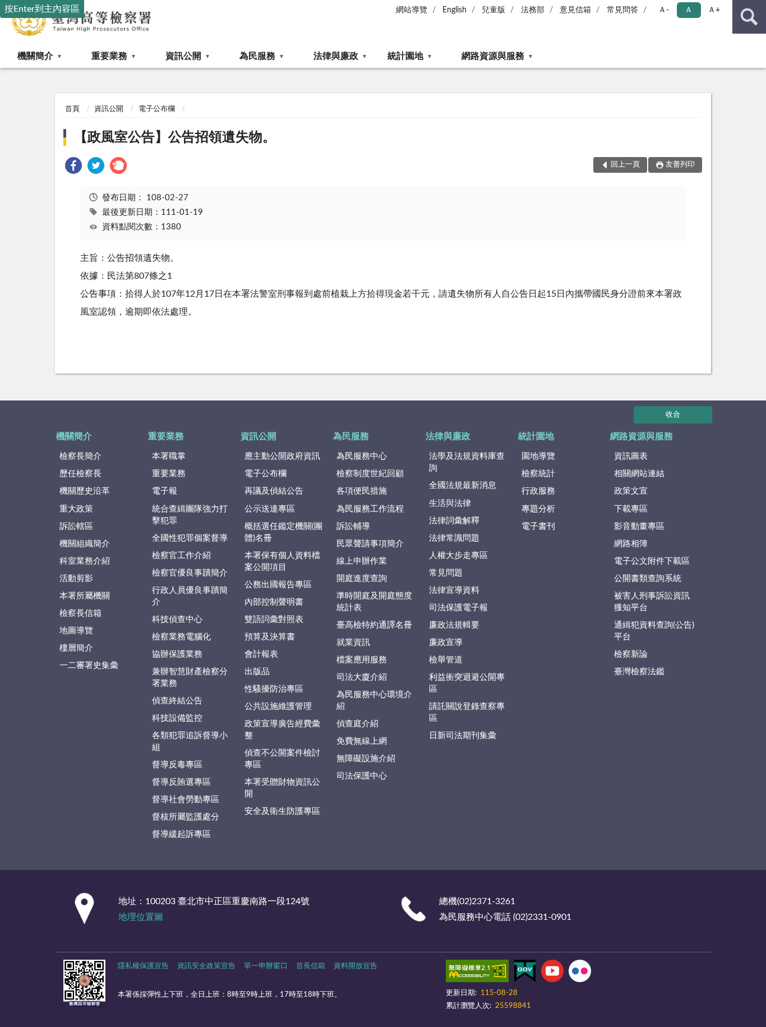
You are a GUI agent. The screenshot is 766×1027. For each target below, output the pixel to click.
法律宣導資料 (454, 590)
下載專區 (631, 509)
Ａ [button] (689, 10)
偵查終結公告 (177, 701)
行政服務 (538, 491)
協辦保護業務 (177, 654)
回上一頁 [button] (625, 164)
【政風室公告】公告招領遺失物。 (175, 137)
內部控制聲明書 (273, 602)
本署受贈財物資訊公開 (282, 788)
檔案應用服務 (361, 660)
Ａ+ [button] (714, 10)
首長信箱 (310, 966)
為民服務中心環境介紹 (374, 700)
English (454, 10)
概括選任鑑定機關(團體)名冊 (283, 532)
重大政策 (76, 509)
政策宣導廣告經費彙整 (282, 730)
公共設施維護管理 (278, 706)
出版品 (257, 671)
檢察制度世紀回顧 (370, 473)
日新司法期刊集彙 (462, 735)
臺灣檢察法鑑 (639, 671)
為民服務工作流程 (370, 509)
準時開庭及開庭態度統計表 (374, 602)
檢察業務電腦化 (181, 637)
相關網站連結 (639, 473)
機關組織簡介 (84, 544)
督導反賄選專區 (181, 782)
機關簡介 (35, 56)
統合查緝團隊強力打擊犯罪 (190, 515)
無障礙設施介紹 (365, 758)
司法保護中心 (361, 776)
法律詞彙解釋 (454, 521)
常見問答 (622, 10)
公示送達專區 (269, 509)
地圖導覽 (76, 631)
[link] (73, 167)
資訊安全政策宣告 (206, 966)
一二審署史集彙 (88, 665)
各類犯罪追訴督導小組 (190, 741)
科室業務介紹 (84, 561)
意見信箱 (575, 10)
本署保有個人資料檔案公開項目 (282, 561)
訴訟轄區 (76, 526)
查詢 (749, 17)
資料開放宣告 (355, 966)
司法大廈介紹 (361, 677)
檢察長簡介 (80, 456)
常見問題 (446, 573)
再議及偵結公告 (273, 491)
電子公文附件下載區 (652, 561)
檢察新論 (631, 654)
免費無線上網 (361, 741)
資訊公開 (183, 56)
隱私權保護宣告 (143, 966)
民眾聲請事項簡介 (370, 544)
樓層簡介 (76, 648)
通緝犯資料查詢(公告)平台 (654, 631)
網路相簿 (631, 544)
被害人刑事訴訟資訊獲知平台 (652, 602)
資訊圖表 (631, 456)
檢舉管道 (446, 660)
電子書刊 (538, 526)
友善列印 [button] (680, 164)
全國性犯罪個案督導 (190, 538)
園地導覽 (538, 456)
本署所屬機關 (84, 596)
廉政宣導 (446, 642)
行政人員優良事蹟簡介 (190, 596)
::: (5, 80)
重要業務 (109, 56)
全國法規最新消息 (462, 485)
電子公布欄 (157, 109)
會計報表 (261, 654)
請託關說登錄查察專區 (467, 712)
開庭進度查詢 (361, 578)
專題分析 (538, 509)
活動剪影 (76, 578)
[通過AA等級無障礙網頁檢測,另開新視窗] (477, 973)
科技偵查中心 (177, 619)
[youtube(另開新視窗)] (552, 973)
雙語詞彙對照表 (273, 619)
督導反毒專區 (177, 765)
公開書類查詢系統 (647, 578)
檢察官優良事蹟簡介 (190, 573)
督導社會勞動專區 (185, 799)
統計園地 (405, 56)
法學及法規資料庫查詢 (467, 462)
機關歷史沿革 (84, 491)
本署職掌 (169, 456)
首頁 (72, 109)
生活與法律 (450, 503)
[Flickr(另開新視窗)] (580, 973)
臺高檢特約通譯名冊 (374, 625)
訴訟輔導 (353, 526)
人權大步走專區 (458, 555)
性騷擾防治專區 (273, 689)
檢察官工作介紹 (181, 555)
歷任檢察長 (80, 473)
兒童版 (493, 10)
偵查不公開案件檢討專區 (282, 759)
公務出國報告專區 (278, 585)
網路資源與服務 (493, 56)
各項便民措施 (361, 491)
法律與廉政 (335, 56)
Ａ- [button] (663, 10)
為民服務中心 (361, 456)
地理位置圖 (140, 917)
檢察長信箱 (80, 613)
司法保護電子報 (458, 608)
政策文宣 (631, 491)
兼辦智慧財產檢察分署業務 (190, 677)
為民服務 (257, 56)
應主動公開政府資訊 (282, 456)
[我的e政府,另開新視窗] (525, 973)
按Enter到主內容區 (42, 8)
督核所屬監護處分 (185, 817)
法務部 (532, 10)
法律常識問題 (454, 538)
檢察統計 (538, 473)
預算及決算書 (269, 637)
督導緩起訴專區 (181, 834)
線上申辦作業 (361, 561)
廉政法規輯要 (454, 625)
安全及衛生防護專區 (282, 811)
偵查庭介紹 (357, 724)
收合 (673, 414)
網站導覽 (411, 10)
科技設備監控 (177, 718)
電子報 (164, 491)
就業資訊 (353, 642)
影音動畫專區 (639, 526)
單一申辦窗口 (266, 966)
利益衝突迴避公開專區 (467, 683)
